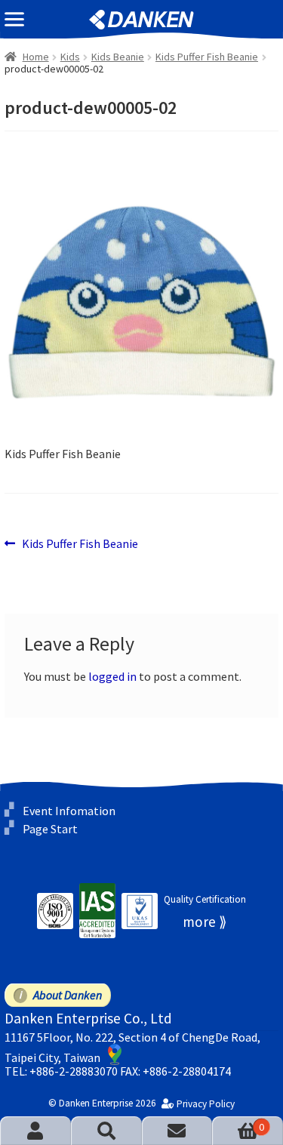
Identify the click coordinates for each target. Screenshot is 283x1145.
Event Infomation (69, 810)
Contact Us (177, 1130)
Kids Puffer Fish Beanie (206, 56)
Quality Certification (205, 899)
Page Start (50, 828)
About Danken (67, 994)
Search (106, 1130)
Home (36, 56)
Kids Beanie (117, 56)
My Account (35, 1130)
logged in (112, 676)
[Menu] (14, 19)
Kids (70, 56)
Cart (238, 1126)
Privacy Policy (206, 1104)
